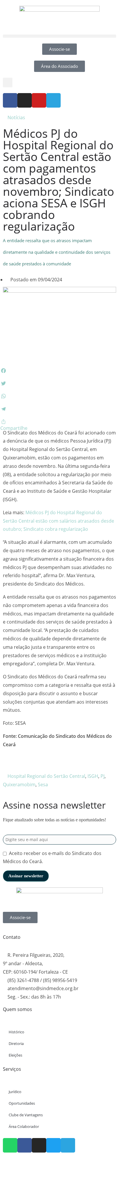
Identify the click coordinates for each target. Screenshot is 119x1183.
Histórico (16, 1032)
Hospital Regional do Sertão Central (46, 776)
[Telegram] (53, 100)
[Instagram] (24, 100)
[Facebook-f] (10, 100)
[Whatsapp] (10, 1145)
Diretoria (16, 1043)
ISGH (93, 776)
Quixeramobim (19, 784)
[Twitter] (53, 1145)
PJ (103, 776)
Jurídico (15, 1091)
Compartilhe (13, 428)
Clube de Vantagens (26, 1114)
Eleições (15, 1055)
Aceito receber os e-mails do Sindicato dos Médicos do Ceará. (52, 857)
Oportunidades (22, 1103)
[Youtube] (39, 100)
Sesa (43, 784)
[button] (59, 36)
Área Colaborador (24, 1126)
